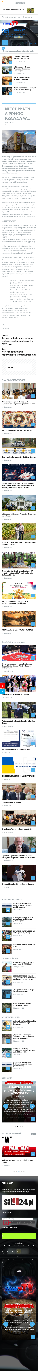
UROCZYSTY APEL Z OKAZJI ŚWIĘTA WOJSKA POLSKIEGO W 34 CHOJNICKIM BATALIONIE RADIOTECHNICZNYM (24, 978)
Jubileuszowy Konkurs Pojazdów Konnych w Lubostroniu (22, 69)
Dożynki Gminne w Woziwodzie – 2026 (21, 58)
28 (22, 1259)
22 (27, 1256)
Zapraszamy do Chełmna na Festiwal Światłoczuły (25, 89)
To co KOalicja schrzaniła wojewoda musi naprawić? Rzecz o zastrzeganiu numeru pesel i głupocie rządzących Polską (18, 485)
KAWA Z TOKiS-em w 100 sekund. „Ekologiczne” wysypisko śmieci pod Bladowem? (19, 1312)
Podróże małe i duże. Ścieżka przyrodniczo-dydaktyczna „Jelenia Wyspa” (23, 919)
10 (3, 1254)
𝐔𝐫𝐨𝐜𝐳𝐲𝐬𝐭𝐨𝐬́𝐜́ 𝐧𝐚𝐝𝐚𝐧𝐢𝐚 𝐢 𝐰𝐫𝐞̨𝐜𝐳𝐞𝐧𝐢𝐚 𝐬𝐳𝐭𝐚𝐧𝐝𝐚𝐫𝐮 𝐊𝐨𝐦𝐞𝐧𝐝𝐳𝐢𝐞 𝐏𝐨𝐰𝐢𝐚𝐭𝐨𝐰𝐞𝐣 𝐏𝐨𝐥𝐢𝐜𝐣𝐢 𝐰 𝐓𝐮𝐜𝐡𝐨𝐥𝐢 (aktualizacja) (17, 666)
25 (8, 1259)
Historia (7, 1149)
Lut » (7, 1267)
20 (17, 1256)
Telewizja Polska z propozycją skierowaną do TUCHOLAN (23, 963)
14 (22, 1254)
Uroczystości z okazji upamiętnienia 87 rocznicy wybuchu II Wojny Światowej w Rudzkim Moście (17, 573)
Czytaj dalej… (28, 1114)
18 (8, 1256)
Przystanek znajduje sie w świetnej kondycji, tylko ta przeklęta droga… (22, 905)
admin (7, 124)
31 (3, 1262)
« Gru (3, 1267)
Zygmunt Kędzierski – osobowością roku (18, 884)
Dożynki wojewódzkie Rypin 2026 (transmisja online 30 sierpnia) (15, 602)
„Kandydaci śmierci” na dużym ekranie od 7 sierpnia (24, 990)
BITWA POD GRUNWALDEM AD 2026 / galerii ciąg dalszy (24, 932)
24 (3, 1259)
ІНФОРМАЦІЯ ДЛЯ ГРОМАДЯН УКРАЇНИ (18, 776)
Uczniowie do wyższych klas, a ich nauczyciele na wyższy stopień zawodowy (18, 403)
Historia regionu (15, 1149)
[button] (5, 1106)
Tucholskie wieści (11, 1083)
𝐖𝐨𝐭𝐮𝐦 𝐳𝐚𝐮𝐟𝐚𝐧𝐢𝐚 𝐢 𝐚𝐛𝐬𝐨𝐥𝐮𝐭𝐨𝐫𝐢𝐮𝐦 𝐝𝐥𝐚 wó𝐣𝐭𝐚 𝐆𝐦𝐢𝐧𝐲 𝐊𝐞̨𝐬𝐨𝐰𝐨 (19, 722)
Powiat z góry (28, 1304)
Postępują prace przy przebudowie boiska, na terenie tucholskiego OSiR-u (24, 1050)
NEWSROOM (21, 1151)
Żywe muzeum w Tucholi (11, 802)
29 (27, 1259)
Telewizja (14, 1307)
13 (17, 1254)
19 (13, 1256)
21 (22, 1256)
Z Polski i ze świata (27, 1083)
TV (18, 1083)
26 (13, 1259)
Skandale (7, 1307)
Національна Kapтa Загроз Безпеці (16, 749)
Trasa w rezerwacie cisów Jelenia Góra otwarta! (22, 1004)
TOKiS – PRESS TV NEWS (13, 31)
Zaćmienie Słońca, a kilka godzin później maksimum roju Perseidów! (24, 1023)
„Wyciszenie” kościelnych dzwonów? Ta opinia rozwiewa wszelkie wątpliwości (24, 1036)
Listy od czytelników (10, 1151)
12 (13, 1254)
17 (3, 1256)
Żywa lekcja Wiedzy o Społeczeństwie (17, 829)
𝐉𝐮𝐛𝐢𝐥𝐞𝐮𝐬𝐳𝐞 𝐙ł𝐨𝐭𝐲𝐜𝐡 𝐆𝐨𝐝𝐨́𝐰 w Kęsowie (15, 694)
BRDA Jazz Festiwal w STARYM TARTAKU (22, 78)
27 (17, 1259)
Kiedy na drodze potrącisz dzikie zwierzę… (19, 457)
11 (8, 1254)
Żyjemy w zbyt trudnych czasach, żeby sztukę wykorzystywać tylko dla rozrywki (18, 857)
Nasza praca (9, 1304)
